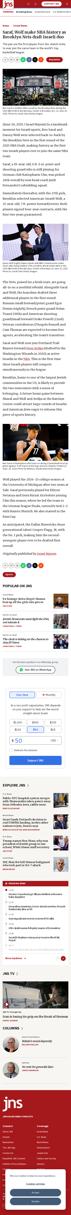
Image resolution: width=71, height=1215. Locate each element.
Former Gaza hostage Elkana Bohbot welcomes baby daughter (35, 895)
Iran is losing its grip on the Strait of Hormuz (35, 1016)
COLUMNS (11, 1028)
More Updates (13, 958)
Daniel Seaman (10, 1020)
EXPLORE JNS (14, 785)
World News (8, 815)
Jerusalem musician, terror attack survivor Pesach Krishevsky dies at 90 (37, 908)
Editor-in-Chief (10, 615)
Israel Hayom (46, 554)
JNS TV (9, 973)
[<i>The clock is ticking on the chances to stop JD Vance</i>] (60, 641)
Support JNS (51, 4)
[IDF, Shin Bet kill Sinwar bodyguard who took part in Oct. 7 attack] (60, 864)
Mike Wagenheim (31, 829)
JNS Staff (7, 606)
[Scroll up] (57, 958)
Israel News (20, 26)
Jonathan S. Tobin (12, 626)
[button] (17, 59)
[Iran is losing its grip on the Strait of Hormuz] (35, 995)
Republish (54, 59)
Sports (9, 574)
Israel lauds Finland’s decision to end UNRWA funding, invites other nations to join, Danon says (25, 822)
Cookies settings (35, 1183)
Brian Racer (9, 869)
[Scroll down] (63, 958)
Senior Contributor (30, 1037)
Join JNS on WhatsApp (38, 669)
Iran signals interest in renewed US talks (31, 918)
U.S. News (7, 794)
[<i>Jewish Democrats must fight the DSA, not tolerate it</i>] (60, 621)
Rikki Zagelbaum (11, 808)
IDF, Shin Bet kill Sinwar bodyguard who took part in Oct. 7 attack (26, 863)
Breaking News (17, 883)
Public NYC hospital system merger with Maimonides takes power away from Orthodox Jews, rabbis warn (27, 801)
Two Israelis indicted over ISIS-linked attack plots (36, 949)
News (6, 26)
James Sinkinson (30, 1070)
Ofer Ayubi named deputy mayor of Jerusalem (34, 928)
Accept (35, 1192)
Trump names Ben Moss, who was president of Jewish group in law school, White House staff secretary (26, 844)
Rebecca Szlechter (12, 829)
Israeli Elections (42, 12)
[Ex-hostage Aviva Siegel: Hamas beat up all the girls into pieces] (60, 601)
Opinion (25, 1062)
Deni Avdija (34, 348)
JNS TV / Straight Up (12, 1012)
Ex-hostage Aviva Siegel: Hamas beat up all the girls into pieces (24, 600)
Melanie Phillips (30, 1044)
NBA (26, 359)
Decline (35, 1201)
